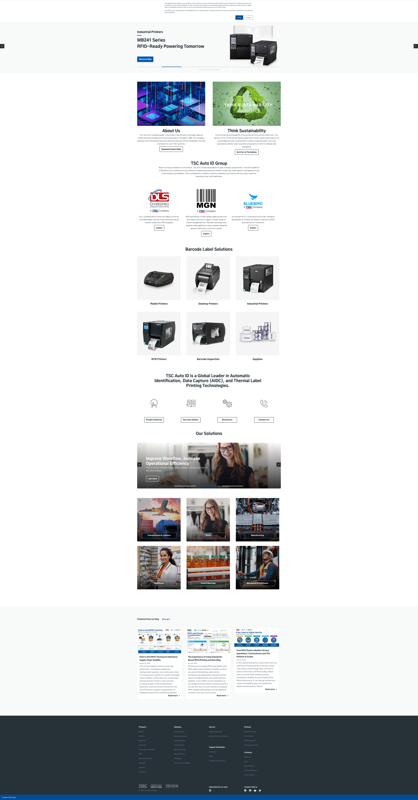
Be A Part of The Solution (247, 152)
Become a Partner (250, 732)
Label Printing (179, 745)
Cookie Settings (9, 797)
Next (416, 46)
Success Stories (190, 420)
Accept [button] (239, 17)
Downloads (213, 752)
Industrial (142, 740)
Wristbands (178, 758)
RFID (140, 754)
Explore (159, 228)
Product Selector (154, 420)
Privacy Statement (250, 770)
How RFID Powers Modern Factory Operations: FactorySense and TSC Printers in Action (253, 654)
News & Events (249, 766)
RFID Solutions (179, 732)
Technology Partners (251, 745)
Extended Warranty (215, 732)
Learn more (152, 478)
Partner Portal (249, 736)
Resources (227, 420)
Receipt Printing (179, 749)
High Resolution (179, 740)
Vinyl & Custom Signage (182, 763)
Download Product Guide (171, 149)
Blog (245, 761)
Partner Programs (250, 740)
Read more (173, 695)
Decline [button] (248, 17)
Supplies (142, 767)
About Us (247, 757)
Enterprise (142, 745)
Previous (2, 46)
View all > (166, 619)
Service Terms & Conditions (218, 736)
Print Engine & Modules (147, 749)
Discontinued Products (217, 761)
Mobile (141, 732)
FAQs (211, 756)
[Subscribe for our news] (210, 790)
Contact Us (264, 420)
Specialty (142, 763)
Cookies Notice (249, 775)
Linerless (142, 772)
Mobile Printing (179, 754)
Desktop (142, 736)
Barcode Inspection (145, 758)
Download (143, 56)
